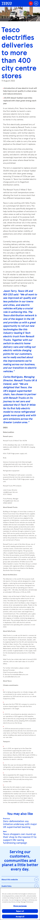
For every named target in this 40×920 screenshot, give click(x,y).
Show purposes (20, 906)
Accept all (20, 916)
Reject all (20, 911)
